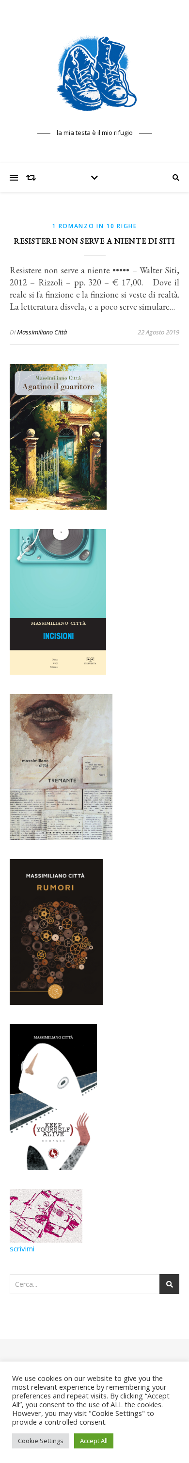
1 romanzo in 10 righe (94, 226)
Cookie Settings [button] (40, 1440)
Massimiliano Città (42, 332)
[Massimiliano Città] (94, 72)
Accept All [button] (94, 1440)
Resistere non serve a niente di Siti (94, 241)
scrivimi (22, 1248)
